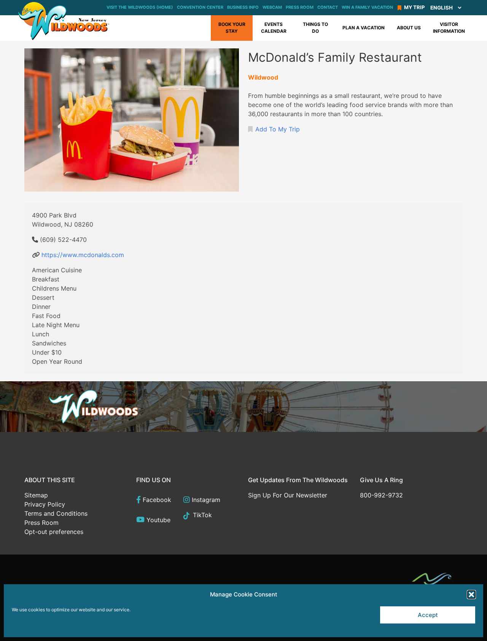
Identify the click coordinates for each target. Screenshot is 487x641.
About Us (409, 27)
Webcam (272, 7)
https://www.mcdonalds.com (82, 255)
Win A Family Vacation (367, 7)
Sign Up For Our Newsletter (287, 495)
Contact (327, 7)
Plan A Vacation (363, 27)
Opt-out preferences (53, 531)
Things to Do (315, 27)
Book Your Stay (231, 27)
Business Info (243, 7)
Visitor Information (449, 27)
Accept (428, 615)
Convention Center (200, 7)
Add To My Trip (277, 129)
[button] (471, 594)
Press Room (300, 7)
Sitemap (36, 495)
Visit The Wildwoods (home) (140, 7)
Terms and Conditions (56, 513)
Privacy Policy (44, 504)
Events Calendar (273, 27)
